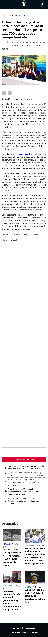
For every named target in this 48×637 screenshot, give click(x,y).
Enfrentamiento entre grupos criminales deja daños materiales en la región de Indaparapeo (24, 482)
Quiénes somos (30, 628)
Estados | (30, 545)
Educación (6, 16)
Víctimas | (9, 585)
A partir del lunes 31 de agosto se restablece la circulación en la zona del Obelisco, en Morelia (24, 491)
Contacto (34, 632)
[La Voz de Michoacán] (24, 3)
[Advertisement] (24, 346)
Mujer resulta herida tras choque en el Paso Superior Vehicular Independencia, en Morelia (26, 501)
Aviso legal (16, 628)
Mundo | (8, 544)
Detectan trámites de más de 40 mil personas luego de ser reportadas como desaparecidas (12, 600)
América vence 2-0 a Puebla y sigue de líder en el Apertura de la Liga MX (35, 596)
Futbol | (29, 587)
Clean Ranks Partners (19, 632)
